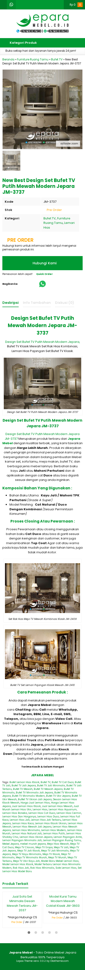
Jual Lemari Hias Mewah (57, 806)
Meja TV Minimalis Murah (31, 857)
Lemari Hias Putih (54, 833)
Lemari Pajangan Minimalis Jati (22, 840)
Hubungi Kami (44, 263)
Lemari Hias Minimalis (26, 830)
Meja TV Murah (57, 857)
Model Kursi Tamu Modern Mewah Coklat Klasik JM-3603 (63, 901)
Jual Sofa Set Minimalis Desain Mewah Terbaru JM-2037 (22, 903)
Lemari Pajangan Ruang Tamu (62, 840)
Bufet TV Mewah (23, 789)
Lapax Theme (24, 961)
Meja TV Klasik (51, 854)
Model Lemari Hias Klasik (17, 864)
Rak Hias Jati (21, 868)
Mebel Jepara (10, 844)
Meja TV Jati (61, 847)
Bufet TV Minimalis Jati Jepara (34, 792)
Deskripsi (10, 302)
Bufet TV (49, 218)
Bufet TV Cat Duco (63, 782)
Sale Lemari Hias (65, 868)
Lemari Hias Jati (20, 820)
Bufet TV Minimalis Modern (28, 796)
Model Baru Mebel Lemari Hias (60, 861)
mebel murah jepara (33, 844)
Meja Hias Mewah (58, 844)
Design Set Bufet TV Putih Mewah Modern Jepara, (42, 342)
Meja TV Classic (24, 847)
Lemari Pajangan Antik (68, 837)
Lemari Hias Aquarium (63, 809)
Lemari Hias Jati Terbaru (46, 820)
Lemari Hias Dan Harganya (19, 816)
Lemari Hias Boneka (14, 813)
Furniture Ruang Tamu (56, 220)
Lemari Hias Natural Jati (27, 833)
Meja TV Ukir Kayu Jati (26, 861)
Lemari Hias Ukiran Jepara (36, 837)
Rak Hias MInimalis (42, 868)
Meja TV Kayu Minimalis (26, 854)
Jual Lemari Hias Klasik (26, 806)
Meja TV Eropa (44, 847)
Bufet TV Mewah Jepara (48, 789)
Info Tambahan (37, 302)
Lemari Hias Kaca (23, 823)
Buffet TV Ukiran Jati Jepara (35, 799)
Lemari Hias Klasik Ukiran (51, 823)
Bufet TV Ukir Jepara (58, 796)
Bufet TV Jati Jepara (24, 785)
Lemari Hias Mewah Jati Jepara (32, 826)
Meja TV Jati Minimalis (55, 850)
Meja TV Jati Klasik (28, 850)
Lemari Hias (40, 809)
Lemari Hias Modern (53, 830)
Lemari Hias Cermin (68, 813)
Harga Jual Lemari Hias (35, 802)
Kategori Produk (23, 42)
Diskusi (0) (64, 302)
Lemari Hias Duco (48, 816)
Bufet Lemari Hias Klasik (24, 782)
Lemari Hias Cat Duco (41, 813)
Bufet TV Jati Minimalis (51, 785)
